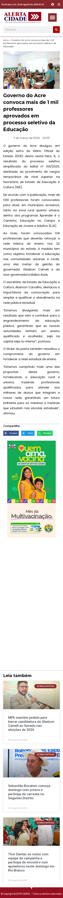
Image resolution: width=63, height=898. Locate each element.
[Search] (56, 29)
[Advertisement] (31, 572)
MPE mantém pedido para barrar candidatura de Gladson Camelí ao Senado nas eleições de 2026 (31, 724)
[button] (52, 17)
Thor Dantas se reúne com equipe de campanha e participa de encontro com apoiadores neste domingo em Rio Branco (31, 862)
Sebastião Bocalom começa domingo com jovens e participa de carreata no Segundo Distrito (29, 792)
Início (6, 40)
